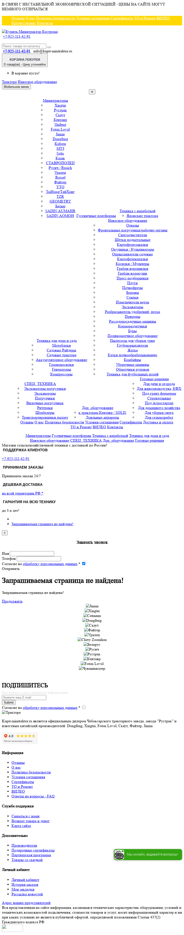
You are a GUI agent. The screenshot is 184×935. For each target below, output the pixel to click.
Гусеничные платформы (96, 215)
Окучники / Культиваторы (132, 249)
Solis (60, 153)
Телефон (9, 558)
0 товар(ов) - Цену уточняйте (25, 62)
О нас (30, 18)
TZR (60, 196)
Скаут (60, 115)
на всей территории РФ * (22, 493)
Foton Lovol (60, 129)
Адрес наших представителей (26, 902)
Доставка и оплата (158, 422)
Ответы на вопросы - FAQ (33, 796)
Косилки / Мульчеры (132, 263)
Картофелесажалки (132, 244)
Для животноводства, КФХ (159, 388)
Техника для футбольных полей (133, 374)
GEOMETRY (60, 201)
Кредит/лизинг (24, 23)
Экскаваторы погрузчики (45, 388)
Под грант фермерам (159, 393)
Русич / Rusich (60, 167)
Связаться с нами (26, 816)
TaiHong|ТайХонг (60, 191)
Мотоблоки (61, 345)
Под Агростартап (159, 403)
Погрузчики (45, 398)
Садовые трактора (61, 355)
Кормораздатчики (132, 326)
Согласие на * (41, 563)
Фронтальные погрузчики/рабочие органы (132, 230)
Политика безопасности (55, 18)
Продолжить (12, 601)
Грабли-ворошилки (132, 268)
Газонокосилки (61, 364)
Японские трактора (142, 215)
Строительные (159, 398)
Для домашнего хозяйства (159, 407)
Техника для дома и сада (57, 340)
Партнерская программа (31, 855)
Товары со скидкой (27, 859)
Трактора (9, 81)
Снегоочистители (132, 235)
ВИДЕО (163, 18)
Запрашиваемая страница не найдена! (42, 524)
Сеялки (132, 297)
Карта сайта (21, 825)
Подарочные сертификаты (33, 850)
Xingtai (60, 105)
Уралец (60, 172)
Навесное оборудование (37, 81)
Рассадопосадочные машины (132, 321)
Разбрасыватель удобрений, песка (132, 311)
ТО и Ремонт (144, 18)
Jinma (60, 134)
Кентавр (60, 119)
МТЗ (60, 148)
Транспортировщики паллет (45, 417)
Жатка (132, 350)
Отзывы (18, 18)
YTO (60, 187)
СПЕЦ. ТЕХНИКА (40, 383)
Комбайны (132, 359)
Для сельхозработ (159, 417)
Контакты (45, 23)
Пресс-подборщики (133, 278)
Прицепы (132, 316)
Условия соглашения (93, 18)
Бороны (132, 292)
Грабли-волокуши (132, 273)
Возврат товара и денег (31, 821)
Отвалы (132, 225)
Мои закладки (23, 889)
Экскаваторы (132, 307)
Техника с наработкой (137, 211)
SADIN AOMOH (60, 215)
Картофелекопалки (132, 259)
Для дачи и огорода (159, 383)
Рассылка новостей (27, 894)
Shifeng (60, 124)
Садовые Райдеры (61, 350)
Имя (5, 553)
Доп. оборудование (97, 407)
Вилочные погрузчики (44, 403)
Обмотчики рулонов (132, 369)
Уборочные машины (132, 364)
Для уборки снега (159, 412)
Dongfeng (60, 139)
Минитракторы (55, 100)
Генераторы (61, 369)
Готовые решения (154, 379)
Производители (24, 845)
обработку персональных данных (50, 563)
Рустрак (60, 110)
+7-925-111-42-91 (16, 36)
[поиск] (49, 47)
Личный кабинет (25, 879)
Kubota (60, 143)
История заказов (25, 884)
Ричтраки (45, 407)
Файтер (60, 182)
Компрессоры (61, 374)
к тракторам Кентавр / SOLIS (102, 412)
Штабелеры (44, 412)
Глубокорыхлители (132, 345)
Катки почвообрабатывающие (132, 355)
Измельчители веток (132, 302)
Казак (60, 158)
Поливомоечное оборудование (133, 335)
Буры (132, 331)
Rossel (60, 177)
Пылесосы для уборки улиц (132, 340)
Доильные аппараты (102, 417)
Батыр (60, 206)
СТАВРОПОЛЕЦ (60, 163)
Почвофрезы (132, 287)
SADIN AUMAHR (60, 211)
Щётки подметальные (132, 239)
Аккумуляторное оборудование (61, 359)
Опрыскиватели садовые (132, 254)
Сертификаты (122, 18)
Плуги (132, 283)
